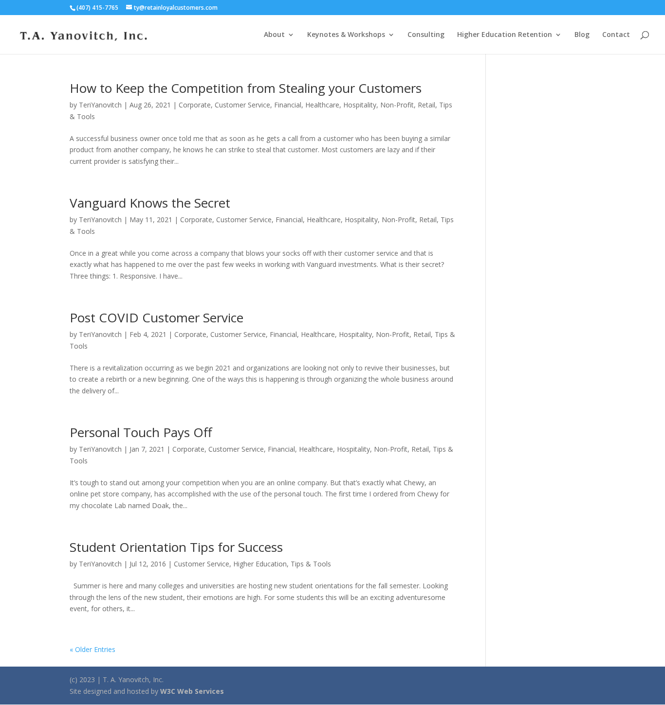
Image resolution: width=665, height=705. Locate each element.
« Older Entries (92, 649)
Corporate (195, 104)
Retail (426, 104)
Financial (287, 104)
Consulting (425, 35)
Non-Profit (397, 104)
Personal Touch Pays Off (141, 432)
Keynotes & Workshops (346, 35)
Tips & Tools (311, 563)
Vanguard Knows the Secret (150, 203)
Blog (582, 35)
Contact (616, 35)
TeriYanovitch (100, 104)
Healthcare (322, 104)
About (274, 35)
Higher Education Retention (504, 35)
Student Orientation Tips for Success (176, 547)
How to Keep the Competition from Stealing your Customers (246, 88)
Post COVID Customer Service (156, 317)
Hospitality (359, 104)
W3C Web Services (192, 691)
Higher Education (260, 563)
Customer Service (242, 104)
